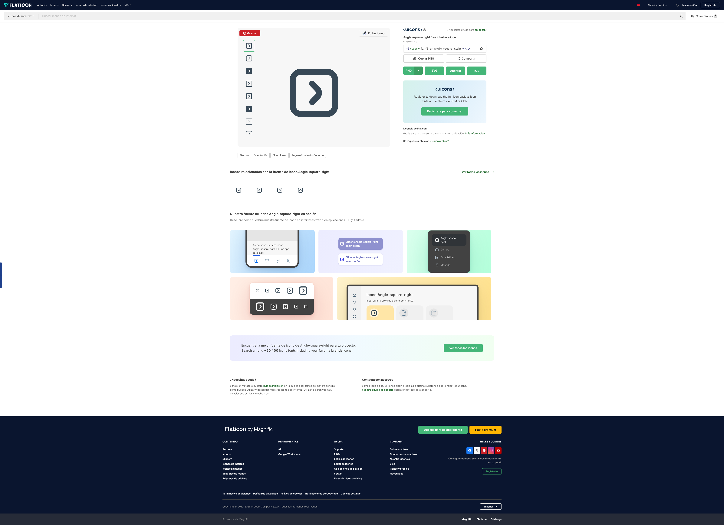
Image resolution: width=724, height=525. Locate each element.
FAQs (337, 454)
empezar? (480, 29)
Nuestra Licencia (400, 458)
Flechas (244, 155)
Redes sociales (491, 441)
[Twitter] (477, 450)
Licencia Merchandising (348, 478)
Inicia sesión (689, 5)
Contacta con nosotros (403, 454)
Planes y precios (656, 5)
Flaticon (482, 519)
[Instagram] (491, 450)
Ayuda (338, 441)
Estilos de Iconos (344, 458)
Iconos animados (111, 5)
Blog (392, 463)
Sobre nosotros (399, 449)
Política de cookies (291, 493)
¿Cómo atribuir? (439, 140)
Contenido (230, 441)
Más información (475, 133)
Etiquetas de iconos (234, 473)
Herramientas (288, 441)
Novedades (396, 473)
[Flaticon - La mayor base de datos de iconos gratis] (17, 5)
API (280, 449)
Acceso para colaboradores (443, 430)
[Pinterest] (484, 450)
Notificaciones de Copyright (321, 493)
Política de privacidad (265, 493)
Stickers (67, 5)
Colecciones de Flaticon (348, 468)
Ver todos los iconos (463, 348)
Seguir (338, 473)
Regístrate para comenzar (445, 111)
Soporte (339, 449)
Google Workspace (289, 454)
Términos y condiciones (236, 493)
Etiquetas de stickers (234, 478)
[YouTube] (498, 450)
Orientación (261, 155)
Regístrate (710, 5)
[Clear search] (673, 16)
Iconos (54, 5)
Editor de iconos (343, 463)
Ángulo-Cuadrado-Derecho (307, 155)
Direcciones (279, 155)
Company (396, 441)
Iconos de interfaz (86, 5)
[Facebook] (469, 450)
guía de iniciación (273, 385)
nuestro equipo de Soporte (377, 389)
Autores (42, 5)
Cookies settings (350, 493)
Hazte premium (485, 430)
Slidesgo (496, 519)
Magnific (467, 519)
